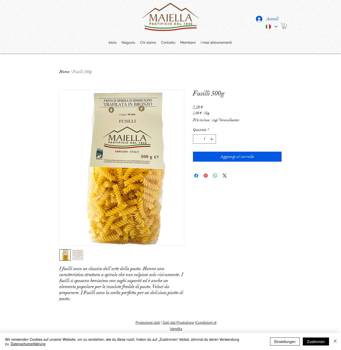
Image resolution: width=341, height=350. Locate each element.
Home (64, 71)
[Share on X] (225, 176)
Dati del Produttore (178, 323)
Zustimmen (316, 341)
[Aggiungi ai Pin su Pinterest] (206, 176)
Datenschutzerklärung (28, 343)
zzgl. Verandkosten (225, 120)
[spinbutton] (204, 139)
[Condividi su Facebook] (196, 176)
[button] (284, 26)
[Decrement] (197, 139)
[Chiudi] (335, 341)
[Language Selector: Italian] (271, 26)
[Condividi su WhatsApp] (215, 176)
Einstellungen (285, 341)
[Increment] (212, 139)
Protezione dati (148, 323)
